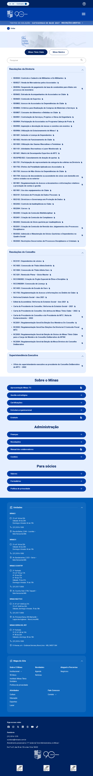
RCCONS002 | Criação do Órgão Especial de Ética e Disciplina (39, 279)
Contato (51, 694)
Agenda (38, 671)
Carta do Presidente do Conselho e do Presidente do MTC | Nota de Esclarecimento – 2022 (42, 316)
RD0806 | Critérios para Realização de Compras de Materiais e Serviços (44, 108)
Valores (14, 474)
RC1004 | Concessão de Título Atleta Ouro (31, 270)
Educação (13, 698)
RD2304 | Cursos (20, 208)
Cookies (14, 457)
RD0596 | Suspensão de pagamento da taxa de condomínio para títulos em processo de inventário (45, 88)
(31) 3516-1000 (18, 527)
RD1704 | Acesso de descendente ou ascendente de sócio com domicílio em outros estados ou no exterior (46, 177)
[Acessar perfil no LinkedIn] (22, 727)
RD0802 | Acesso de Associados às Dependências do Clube (38, 103)
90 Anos (13, 675)
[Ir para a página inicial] (17, 14)
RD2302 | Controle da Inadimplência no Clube (32, 204)
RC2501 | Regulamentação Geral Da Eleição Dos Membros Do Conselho (43, 323)
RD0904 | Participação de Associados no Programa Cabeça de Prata (42, 122)
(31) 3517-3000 (18, 613)
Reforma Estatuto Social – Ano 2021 (28, 297)
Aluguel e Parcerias (69, 667)
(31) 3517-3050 (18, 587)
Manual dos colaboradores (22, 449)
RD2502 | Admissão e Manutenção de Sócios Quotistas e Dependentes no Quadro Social (44, 235)
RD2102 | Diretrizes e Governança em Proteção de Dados (38, 199)
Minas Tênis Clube (36, 52)
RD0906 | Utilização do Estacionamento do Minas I (34, 131)
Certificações (16, 403)
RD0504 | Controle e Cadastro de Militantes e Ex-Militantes (38, 78)
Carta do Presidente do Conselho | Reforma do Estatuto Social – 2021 (43, 306)
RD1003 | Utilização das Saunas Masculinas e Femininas (37, 144)
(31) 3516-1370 (12, 736)
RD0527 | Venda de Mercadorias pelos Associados (34, 83)
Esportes (13, 702)
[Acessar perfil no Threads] (27, 727)
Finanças (14, 434)
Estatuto (14, 418)
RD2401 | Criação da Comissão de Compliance (33, 217)
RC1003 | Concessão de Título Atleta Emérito (32, 266)
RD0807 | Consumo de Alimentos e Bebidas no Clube (35, 112)
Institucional (14, 671)
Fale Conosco (54, 690)
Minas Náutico (59, 52)
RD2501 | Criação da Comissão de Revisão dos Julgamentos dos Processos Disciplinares (45, 228)
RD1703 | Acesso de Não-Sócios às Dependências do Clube (38, 171)
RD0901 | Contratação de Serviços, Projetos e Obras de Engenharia (42, 117)
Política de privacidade (20, 489)
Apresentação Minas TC (21, 388)
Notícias (38, 675)
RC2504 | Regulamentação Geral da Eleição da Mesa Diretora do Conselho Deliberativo (45, 343)
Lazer (12, 705)
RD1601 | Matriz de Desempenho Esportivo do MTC (35, 153)
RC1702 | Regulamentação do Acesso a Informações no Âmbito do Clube (44, 293)
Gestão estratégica (19, 395)
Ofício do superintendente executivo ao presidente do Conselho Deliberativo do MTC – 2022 (46, 365)
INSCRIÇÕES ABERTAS (70, 23)
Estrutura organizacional (21, 410)
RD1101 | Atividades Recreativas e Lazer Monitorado (36, 149)
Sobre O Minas (16, 667)
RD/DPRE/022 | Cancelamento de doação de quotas (35, 158)
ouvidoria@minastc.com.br (16, 740)
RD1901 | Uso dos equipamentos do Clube (31, 190)
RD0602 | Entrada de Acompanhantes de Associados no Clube (39, 94)
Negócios (64, 671)
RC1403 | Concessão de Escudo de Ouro (30, 288)
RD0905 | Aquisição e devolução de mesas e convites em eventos (41, 126)
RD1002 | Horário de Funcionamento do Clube (32, 140)
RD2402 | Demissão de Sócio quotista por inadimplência (37, 222)
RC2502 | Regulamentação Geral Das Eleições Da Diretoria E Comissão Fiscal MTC (46, 328)
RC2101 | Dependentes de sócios (27, 261)
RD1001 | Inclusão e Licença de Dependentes (32, 135)
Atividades (14, 690)
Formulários (16, 481)
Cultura (12, 694)
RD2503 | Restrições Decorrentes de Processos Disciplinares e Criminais (45, 241)
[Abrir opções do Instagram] (13, 727)
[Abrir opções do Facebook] (8, 727)
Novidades (39, 667)
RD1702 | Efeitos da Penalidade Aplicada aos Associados (37, 167)
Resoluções (16, 442)
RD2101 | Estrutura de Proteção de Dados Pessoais (35, 195)
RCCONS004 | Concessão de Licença (29, 284)
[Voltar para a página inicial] (46, 754)
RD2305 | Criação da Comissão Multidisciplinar (33, 213)
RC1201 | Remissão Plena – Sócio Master (31, 275)
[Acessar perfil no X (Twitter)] (18, 727)
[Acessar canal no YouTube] (32, 727)
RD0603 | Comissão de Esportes (27, 99)
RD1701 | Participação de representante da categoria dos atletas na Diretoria (46, 162)
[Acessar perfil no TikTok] (37, 727)
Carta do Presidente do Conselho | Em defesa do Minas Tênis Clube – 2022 (45, 311)
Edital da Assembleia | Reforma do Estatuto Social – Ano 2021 (39, 302)
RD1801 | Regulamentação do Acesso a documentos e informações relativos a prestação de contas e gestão (46, 184)
